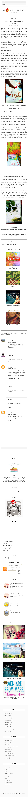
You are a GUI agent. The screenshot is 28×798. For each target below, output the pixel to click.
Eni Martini (7, 724)
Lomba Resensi (6, 547)
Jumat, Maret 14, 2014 (12, 414)
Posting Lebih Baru (5, 452)
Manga (6, 776)
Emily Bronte (7, 722)
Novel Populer (13, 244)
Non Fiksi (6, 780)
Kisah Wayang (8, 773)
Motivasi (6, 778)
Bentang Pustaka (8, 740)
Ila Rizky (10, 386)
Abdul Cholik (7, 713)
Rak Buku (6, 758)
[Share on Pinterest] (8, 241)
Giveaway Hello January (15, 610)
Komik (6, 775)
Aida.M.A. (7, 715)
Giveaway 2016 (6, 545)
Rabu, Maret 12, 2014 (12, 342)
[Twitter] (14, 491)
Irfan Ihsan (7, 731)
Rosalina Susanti (12, 340)
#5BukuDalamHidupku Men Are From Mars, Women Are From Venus (14, 698)
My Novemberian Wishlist (15, 602)
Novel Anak (7, 782)
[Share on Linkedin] (12, 241)
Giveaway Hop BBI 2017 (15, 593)
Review (4, 550)
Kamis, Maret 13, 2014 (12, 387)
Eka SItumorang (8, 720)
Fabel (6, 769)
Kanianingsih (11, 412)
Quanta (6, 757)
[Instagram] (18, 491)
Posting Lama (22, 452)
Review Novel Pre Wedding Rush (14, 641)
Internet (6, 771)
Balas (9, 349)
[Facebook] (10, 491)
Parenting (7, 786)
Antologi (6, 767)
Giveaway (5, 543)
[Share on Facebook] (2, 241)
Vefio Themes (21, 793)
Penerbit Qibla (8, 753)
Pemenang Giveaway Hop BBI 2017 (16, 584)
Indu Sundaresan (8, 729)
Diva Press (7, 742)
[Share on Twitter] (5, 241)
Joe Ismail (10, 399)
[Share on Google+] (15, 241)
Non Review (5, 548)
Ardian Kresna (8, 717)
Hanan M (10, 367)
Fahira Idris (7, 726)
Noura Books (7, 749)
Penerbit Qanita (8, 751)
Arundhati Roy (7, 719)
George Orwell (8, 728)
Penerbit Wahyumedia (9, 755)
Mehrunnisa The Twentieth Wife (14, 678)
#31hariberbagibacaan (8, 541)
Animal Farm (14, 659)
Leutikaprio (7, 747)
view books (19, 573)
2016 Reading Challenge (12, 565)
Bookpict (14, 18)
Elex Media (7, 744)
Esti (9, 567)
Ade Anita (10, 355)
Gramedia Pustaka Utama (10, 746)
